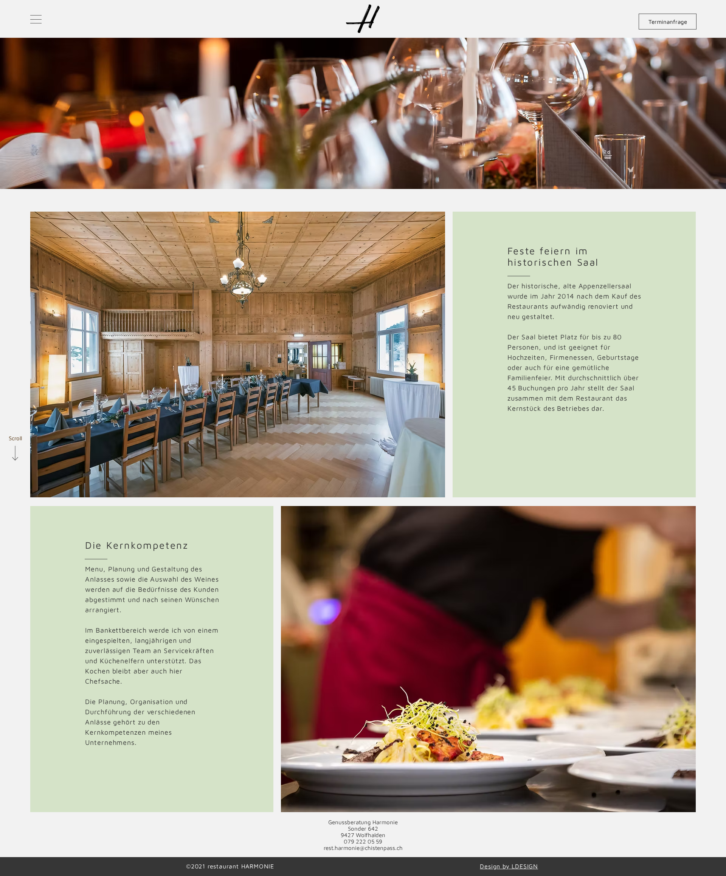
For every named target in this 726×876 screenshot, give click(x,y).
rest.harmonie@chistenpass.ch (363, 848)
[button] (36, 19)
